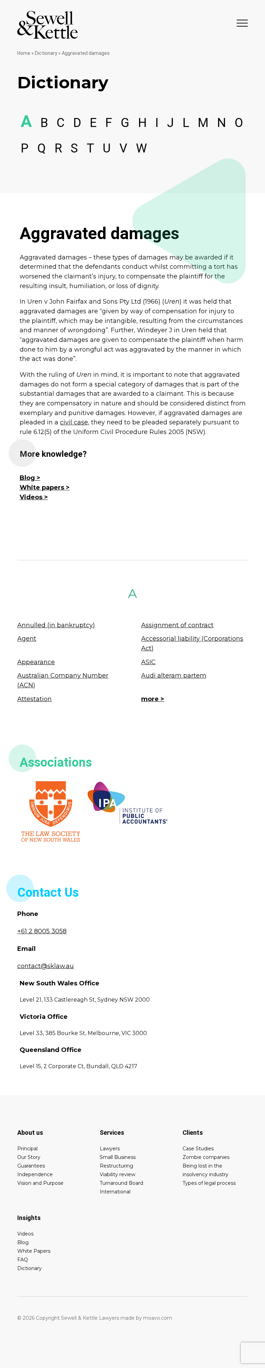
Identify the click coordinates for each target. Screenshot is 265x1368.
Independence (35, 1174)
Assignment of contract (177, 625)
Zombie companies (206, 1157)
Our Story (28, 1157)
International (115, 1192)
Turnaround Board (121, 1183)
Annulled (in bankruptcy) (56, 625)
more (150, 699)
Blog (27, 478)
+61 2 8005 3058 (42, 931)
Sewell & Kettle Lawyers (47, 25)
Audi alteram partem (173, 675)
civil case (74, 422)
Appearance (36, 662)
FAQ (22, 1260)
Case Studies (198, 1148)
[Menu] (242, 23)
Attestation (34, 699)
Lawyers (110, 1148)
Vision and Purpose (40, 1183)
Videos (31, 497)
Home (23, 53)
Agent (26, 638)
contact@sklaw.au (45, 966)
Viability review (117, 1174)
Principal (27, 1148)
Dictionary (46, 53)
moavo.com (157, 1318)
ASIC (148, 662)
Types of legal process (209, 1183)
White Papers (33, 1251)
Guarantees (31, 1166)
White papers (42, 487)
